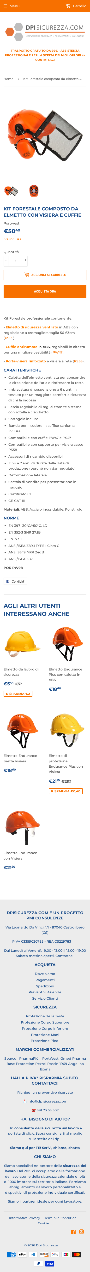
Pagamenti (45, 980)
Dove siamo (45, 974)
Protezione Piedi (45, 1041)
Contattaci (64, 956)
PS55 (9, 338)
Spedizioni (45, 986)
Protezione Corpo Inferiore (45, 1028)
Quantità (11, 252)
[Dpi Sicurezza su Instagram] (81, 1232)
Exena (45, 1069)
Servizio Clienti (45, 998)
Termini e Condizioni (61, 1218)
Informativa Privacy (24, 1218)
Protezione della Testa (45, 1016)
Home (8, 79)
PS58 (78, 361)
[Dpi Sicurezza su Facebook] (73, 1232)
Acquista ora (45, 291)
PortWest (50, 1058)
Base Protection (20, 1064)
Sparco (10, 1058)
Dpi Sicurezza (47, 1245)
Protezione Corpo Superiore (45, 1022)
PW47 (57, 352)
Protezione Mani (45, 1035)
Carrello (79, 6)
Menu (14, 6)
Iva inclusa (12, 239)
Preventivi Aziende (45, 992)
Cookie (43, 1223)
